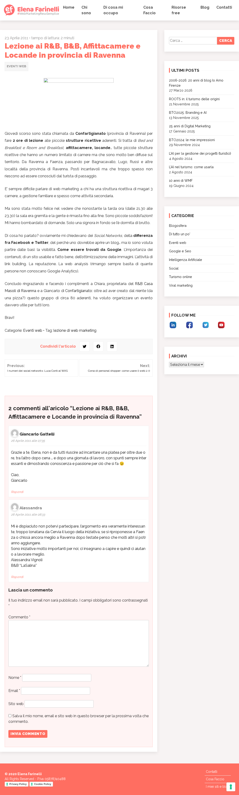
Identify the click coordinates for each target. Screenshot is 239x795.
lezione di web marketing (74, 330)
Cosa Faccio (149, 10)
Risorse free (179, 10)
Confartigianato (78, 291)
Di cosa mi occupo (113, 10)
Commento (19, 617)
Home (68, 7)
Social (174, 268)
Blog (204, 7)
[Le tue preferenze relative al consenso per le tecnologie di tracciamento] (230, 786)
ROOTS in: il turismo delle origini (194, 99)
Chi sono (86, 10)
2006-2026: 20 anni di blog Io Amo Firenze (196, 82)
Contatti (224, 7)
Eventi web (16, 66)
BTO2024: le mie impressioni (192, 140)
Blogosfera (177, 226)
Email (14, 690)
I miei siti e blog (218, 786)
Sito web (16, 704)
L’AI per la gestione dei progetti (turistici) (200, 153)
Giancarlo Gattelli (37, 434)
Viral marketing (181, 285)
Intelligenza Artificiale (185, 260)
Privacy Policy (18, 784)
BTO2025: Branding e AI (188, 112)
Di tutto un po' (179, 234)
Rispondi (17, 492)
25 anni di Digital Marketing (190, 126)
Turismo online (180, 277)
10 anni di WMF (181, 180)
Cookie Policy (42, 784)
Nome (14, 677)
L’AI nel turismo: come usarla (191, 167)
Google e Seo (180, 251)
